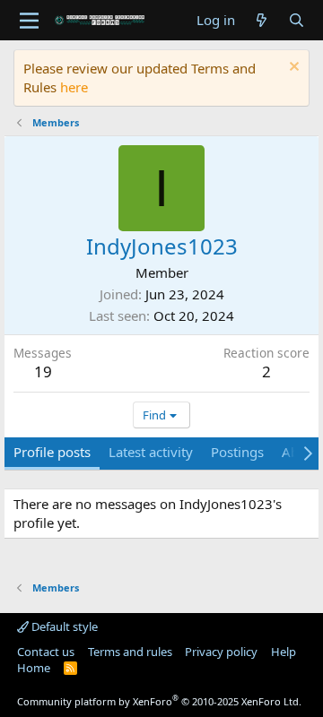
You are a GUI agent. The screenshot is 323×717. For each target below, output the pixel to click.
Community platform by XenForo (159, 701)
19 (43, 371)
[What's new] (261, 20)
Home (33, 668)
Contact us (45, 652)
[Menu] (29, 21)
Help (283, 652)
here (74, 87)
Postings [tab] (237, 452)
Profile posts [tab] (52, 452)
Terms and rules (130, 652)
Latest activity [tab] (151, 452)
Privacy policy (221, 652)
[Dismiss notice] (292, 68)
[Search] (296, 20)
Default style (63, 626)
